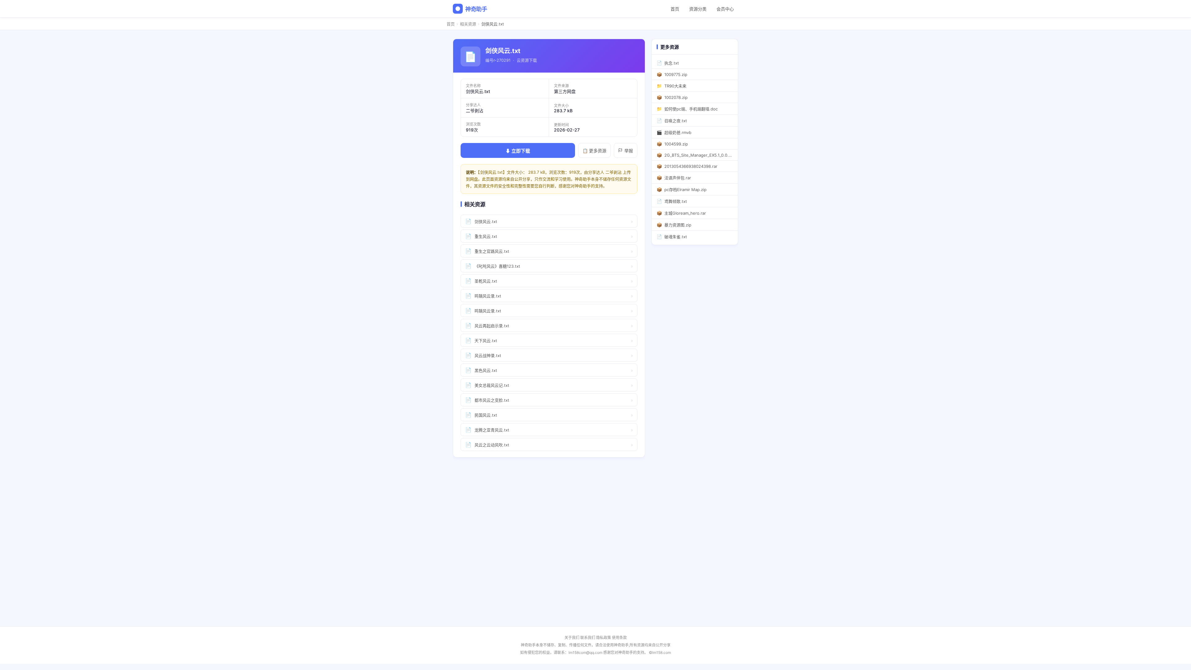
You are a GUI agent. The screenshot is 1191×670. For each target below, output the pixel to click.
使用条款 (619, 637)
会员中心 (725, 8)
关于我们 (571, 637)
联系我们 (587, 637)
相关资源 (468, 23)
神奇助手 (476, 9)
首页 (675, 8)
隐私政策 (603, 637)
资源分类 (698, 8)
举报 (628, 150)
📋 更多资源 (594, 150)
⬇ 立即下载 (518, 151)
